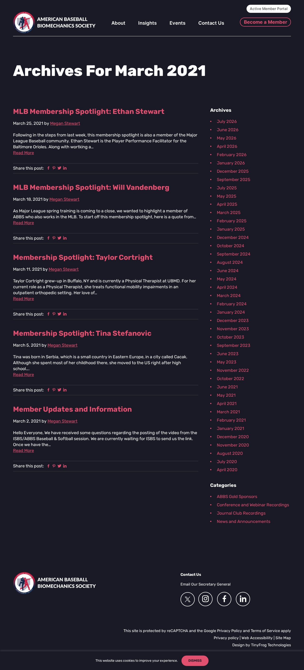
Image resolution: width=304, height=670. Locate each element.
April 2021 (227, 403)
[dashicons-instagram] (205, 599)
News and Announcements (243, 521)
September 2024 (233, 254)
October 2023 (230, 337)
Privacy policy (226, 638)
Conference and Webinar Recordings (253, 504)
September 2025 (233, 179)
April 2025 (227, 204)
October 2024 (230, 245)
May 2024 (226, 279)
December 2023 (233, 320)
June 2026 (227, 129)
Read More (23, 152)
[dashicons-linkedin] (243, 599)
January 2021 (230, 428)
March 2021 (228, 411)
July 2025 (227, 188)
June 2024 (227, 270)
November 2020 (233, 445)
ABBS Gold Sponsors (237, 496)
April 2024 (227, 287)
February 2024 (232, 304)
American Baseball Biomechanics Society (54, 22)
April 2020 (227, 469)
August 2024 (230, 262)
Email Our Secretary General (205, 584)
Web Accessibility (257, 638)
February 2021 (231, 420)
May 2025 (226, 196)
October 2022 (230, 378)
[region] (152, 660)
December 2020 (233, 436)
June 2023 (227, 353)
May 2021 (226, 395)
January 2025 (231, 229)
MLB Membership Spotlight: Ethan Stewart (88, 111)
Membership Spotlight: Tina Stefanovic (82, 333)
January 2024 (231, 312)
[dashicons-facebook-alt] (224, 599)
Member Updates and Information (72, 409)
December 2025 (233, 171)
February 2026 (232, 154)
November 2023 (233, 328)
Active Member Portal (269, 8)
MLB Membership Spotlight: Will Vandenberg (91, 187)
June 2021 (227, 387)
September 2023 (233, 345)
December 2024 (233, 237)
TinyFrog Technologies (271, 645)
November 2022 (233, 370)
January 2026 (231, 163)
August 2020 (230, 453)
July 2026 (227, 121)
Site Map (283, 638)
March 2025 (229, 212)
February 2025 (232, 220)
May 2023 (226, 362)
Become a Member (265, 22)
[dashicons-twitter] (187, 599)
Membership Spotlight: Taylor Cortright (83, 257)
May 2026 (226, 138)
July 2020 (227, 461)
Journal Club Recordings (241, 513)
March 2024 (229, 295)
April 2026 (227, 146)
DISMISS (195, 661)
